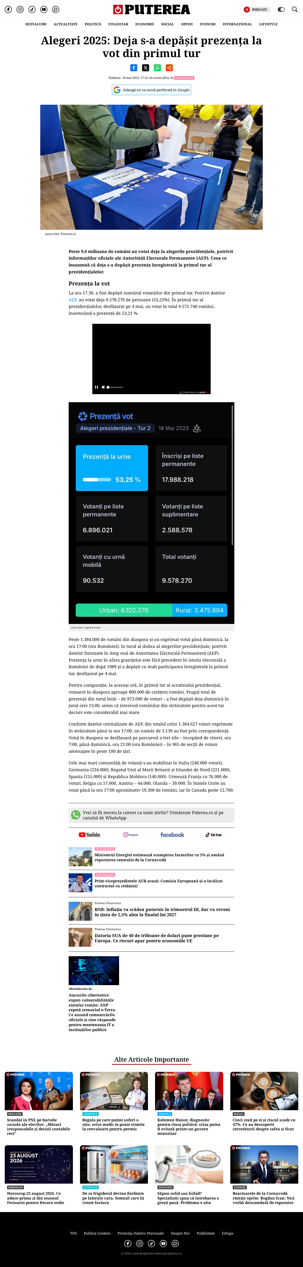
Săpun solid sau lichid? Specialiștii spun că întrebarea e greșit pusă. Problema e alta (188, 1198)
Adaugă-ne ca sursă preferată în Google (156, 89)
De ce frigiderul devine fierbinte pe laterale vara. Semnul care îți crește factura (113, 1198)
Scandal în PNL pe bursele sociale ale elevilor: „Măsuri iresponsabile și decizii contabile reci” (38, 1127)
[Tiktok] (32, 9)
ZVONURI (208, 24)
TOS (73, 1233)
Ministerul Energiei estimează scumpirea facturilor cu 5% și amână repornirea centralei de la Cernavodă (159, 857)
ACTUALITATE (66, 24)
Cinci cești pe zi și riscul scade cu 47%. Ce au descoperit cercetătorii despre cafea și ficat (264, 1125)
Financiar (118, 24)
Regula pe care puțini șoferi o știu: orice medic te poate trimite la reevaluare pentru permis (113, 1125)
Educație (15, 1114)
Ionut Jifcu (161, 78)
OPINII (187, 24)
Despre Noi (180, 1233)
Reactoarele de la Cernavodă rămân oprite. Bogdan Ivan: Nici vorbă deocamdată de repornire (263, 1198)
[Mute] (103, 388)
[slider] (115, 389)
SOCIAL (167, 24)
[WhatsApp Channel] (55, 9)
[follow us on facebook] (172, 835)
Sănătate (165, 1187)
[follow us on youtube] (89, 835)
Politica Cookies (97, 1233)
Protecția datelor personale (141, 1233)
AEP (72, 299)
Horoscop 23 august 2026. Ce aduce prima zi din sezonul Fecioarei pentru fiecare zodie (35, 1198)
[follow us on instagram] (131, 835)
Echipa (227, 1233)
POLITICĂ (93, 24)
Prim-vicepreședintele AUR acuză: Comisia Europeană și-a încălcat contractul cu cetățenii (159, 883)
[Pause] (96, 388)
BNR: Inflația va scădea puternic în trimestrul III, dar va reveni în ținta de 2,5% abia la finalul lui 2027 (162, 912)
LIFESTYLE (268, 24)
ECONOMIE (144, 24)
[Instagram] (20, 9)
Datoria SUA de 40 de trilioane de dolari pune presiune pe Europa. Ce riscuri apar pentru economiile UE (157, 938)
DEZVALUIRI (36, 24)
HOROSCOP (15, 1187)
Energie (240, 1187)
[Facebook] (8, 9)
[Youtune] (43, 9)
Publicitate (206, 1233)
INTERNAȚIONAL (237, 24)
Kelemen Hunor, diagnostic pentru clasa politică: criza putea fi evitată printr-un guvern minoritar (188, 1127)
